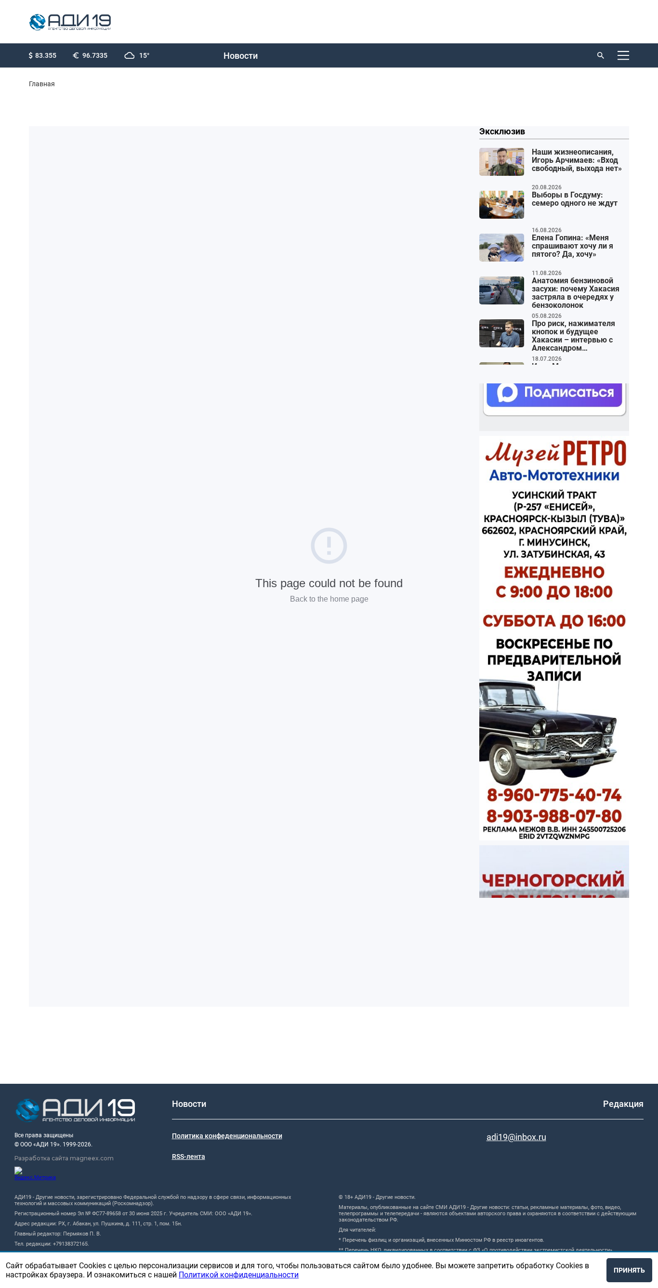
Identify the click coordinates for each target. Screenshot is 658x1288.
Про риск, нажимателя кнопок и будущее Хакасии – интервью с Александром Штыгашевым (573, 336)
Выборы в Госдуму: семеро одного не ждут (575, 199)
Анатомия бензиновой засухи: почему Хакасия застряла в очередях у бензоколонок (575, 293)
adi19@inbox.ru (516, 1137)
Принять (629, 1270)
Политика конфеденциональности (227, 1136)
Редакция (623, 1104)
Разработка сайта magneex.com (64, 1158)
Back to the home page (329, 599)
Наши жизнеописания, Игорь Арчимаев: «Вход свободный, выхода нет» (577, 160)
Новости (241, 56)
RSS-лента (188, 1156)
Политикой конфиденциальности (239, 1274)
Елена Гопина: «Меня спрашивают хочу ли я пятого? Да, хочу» (572, 246)
